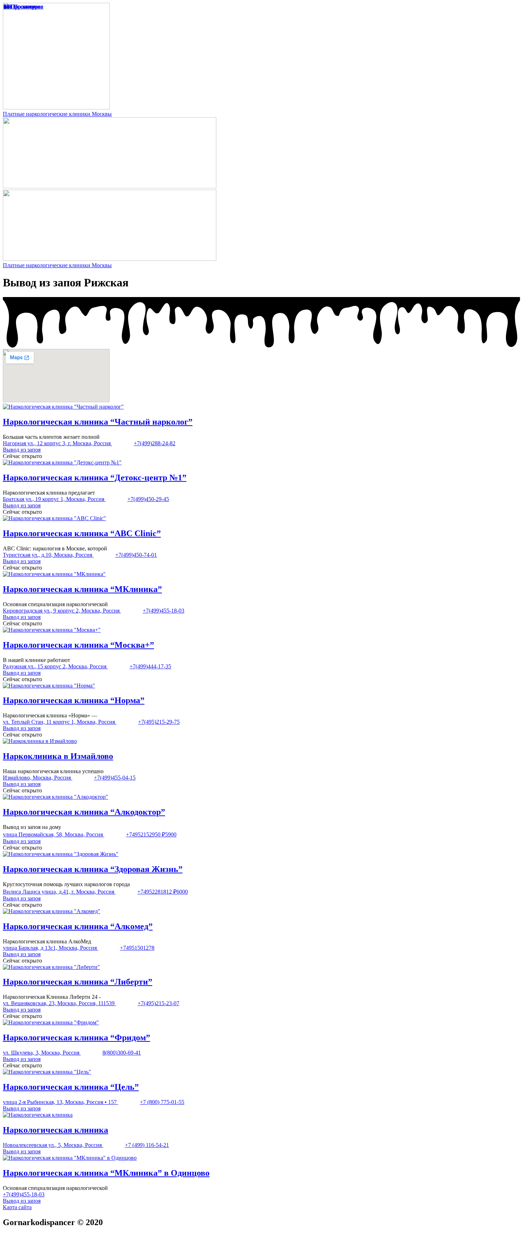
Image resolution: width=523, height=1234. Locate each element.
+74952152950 (144, 834)
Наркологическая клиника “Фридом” (76, 1037)
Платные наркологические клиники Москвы (57, 114)
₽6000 (180, 892)
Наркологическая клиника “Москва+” (78, 645)
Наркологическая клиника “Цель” (71, 1087)
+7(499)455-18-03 (163, 611)
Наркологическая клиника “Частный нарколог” (97, 421)
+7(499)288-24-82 (154, 443)
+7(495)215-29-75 (159, 722)
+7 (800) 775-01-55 (162, 1102)
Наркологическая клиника (55, 1130)
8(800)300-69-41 (121, 1053)
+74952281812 (155, 892)
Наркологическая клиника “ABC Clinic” (82, 533)
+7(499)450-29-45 (148, 499)
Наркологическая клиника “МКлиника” (82, 589)
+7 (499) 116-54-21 (147, 1145)
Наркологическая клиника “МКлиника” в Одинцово (106, 1173)
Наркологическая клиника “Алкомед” (78, 926)
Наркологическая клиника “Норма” (73, 700)
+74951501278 (137, 948)
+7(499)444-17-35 (150, 666)
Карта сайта (17, 1207)
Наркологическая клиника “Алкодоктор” (84, 812)
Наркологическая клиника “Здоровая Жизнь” (93, 869)
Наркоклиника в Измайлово (58, 756)
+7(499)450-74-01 (136, 555)
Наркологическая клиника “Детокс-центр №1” (94, 477)
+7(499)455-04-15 (115, 778)
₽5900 (169, 834)
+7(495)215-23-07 (158, 1003)
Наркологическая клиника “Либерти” (77, 981)
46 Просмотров (22, 7)
